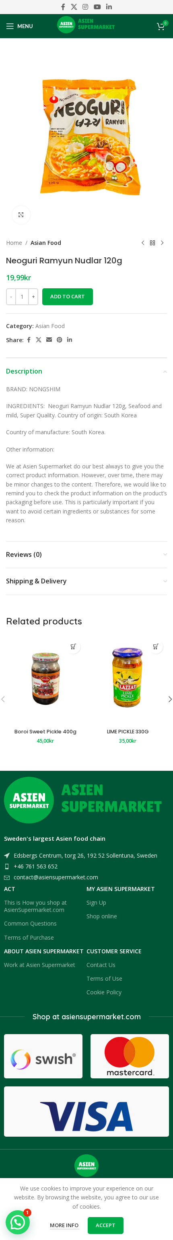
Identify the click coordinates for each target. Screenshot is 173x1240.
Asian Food (46, 242)
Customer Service (114, 951)
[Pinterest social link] (59, 340)
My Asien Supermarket (120, 889)
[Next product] (162, 243)
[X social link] (74, 7)
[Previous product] (143, 243)
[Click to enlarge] (21, 215)
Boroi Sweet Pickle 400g (45, 731)
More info (65, 1225)
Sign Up (96, 902)
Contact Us (100, 965)
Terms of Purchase (29, 937)
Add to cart (67, 296)
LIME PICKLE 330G (128, 731)
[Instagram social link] (85, 7)
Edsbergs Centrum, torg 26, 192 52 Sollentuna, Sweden (85, 855)
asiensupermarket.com (101, 1016)
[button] (73, 647)
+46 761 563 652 (36, 866)
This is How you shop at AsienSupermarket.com (35, 906)
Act (9, 889)
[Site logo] (86, 25)
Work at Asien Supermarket (39, 965)
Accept (105, 1225)
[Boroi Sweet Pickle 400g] (45, 680)
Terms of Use (104, 978)
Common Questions (30, 923)
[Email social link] (49, 340)
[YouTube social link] (97, 7)
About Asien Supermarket (44, 951)
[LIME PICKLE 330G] (128, 680)
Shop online (101, 916)
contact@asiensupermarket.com (56, 877)
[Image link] (84, 803)
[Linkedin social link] (108, 7)
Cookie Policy (104, 992)
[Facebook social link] (63, 7)
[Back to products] (152, 243)
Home (14, 242)
